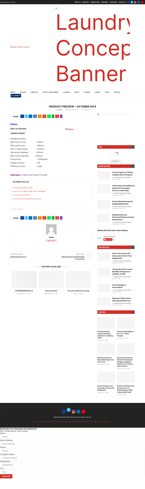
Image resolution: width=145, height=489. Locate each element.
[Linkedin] (138, 2)
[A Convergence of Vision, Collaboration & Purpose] (103, 175)
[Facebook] (128, 2)
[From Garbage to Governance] (103, 288)
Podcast (117, 92)
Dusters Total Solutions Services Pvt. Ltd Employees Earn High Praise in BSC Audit (125, 389)
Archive (102, 312)
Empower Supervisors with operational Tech (121, 299)
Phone (3, 447)
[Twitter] (132, 2)
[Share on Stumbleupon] (44, 116)
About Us (78, 2)
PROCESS (23, 92)
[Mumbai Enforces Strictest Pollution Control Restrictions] (103, 218)
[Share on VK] (35, 116)
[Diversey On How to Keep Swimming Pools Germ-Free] (106, 349)
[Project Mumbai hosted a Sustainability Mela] (103, 204)
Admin (60, 110)
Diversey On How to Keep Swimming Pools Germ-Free (105, 360)
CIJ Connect (15, 95)
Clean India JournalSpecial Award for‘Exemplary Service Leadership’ (123, 188)
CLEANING (66, 92)
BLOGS (107, 92)
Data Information (66, 421)
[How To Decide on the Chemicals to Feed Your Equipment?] (103, 256)
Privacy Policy (41, 421)
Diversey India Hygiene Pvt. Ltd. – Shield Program (125, 333)
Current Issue (95, 2)
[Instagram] (135, 2)
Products (34, 92)
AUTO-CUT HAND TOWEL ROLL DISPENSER (30, 191)
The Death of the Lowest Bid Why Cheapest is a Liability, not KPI (122, 271)
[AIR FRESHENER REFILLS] (24, 279)
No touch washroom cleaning (78, 291)
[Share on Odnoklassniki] (40, 116)
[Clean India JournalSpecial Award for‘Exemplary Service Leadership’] (103, 189)
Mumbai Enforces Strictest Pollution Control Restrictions (123, 217)
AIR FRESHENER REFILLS (24, 291)
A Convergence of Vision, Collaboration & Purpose (123, 173)
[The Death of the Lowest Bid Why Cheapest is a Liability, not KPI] (103, 272)
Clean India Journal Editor (122, 177)
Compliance (78, 421)
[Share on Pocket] (57, 116)
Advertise (85, 2)
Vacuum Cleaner (51, 291)
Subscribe (104, 2)
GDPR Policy (90, 421)
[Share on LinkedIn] (30, 116)
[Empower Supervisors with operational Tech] (103, 301)
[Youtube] (142, 2)
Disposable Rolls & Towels (23, 188)
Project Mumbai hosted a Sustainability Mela (122, 202)
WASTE (77, 92)
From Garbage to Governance (119, 286)
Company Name (7, 454)
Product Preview (17, 209)
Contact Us (122, 2)
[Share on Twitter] (26, 116)
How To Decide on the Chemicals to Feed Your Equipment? (122, 255)
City (2, 468)
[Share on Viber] (61, 116)
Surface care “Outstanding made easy (28, 199)
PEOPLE (12, 92)
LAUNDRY (87, 92)
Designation (5, 461)
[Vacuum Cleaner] (51, 279)
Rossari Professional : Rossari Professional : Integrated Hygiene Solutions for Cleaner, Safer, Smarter (125, 362)
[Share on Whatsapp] (49, 116)
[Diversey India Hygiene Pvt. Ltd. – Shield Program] (126, 323)
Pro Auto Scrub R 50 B (22, 195)
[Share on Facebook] (22, 116)
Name (2, 433)
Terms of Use (53, 421)
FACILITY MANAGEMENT (50, 92)
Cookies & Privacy (102, 421)
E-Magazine (113, 2)
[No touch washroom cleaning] (78, 279)
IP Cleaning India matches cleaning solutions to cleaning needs (105, 335)
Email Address (6, 440)
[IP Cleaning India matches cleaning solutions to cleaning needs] (106, 323)
